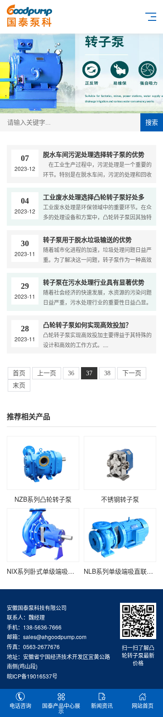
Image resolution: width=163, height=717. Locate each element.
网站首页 (142, 705)
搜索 (151, 122)
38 (107, 373)
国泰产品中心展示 (61, 708)
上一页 (46, 373)
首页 (19, 373)
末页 (19, 385)
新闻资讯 (102, 705)
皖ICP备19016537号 (32, 676)
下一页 (131, 373)
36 (71, 373)
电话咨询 (20, 705)
